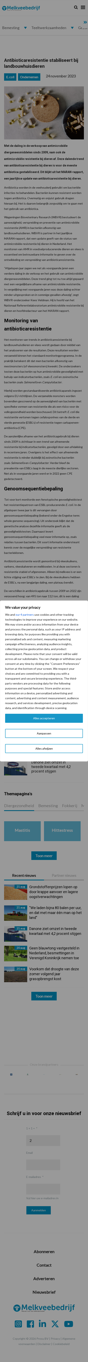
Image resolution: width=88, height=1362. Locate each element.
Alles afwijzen (44, 748)
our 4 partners (25, 614)
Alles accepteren (44, 718)
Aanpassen (44, 733)
